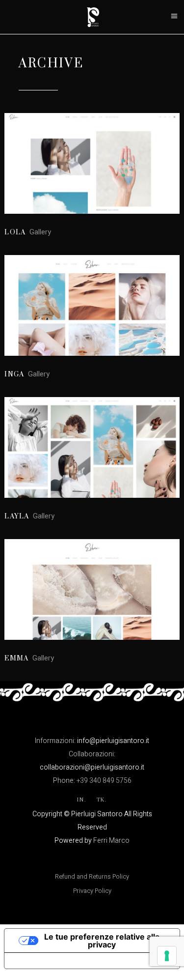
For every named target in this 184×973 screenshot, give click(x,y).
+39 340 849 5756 (104, 780)
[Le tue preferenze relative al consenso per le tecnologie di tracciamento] (167, 955)
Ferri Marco (111, 840)
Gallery (40, 232)
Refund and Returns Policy (92, 876)
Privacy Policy (92, 890)
